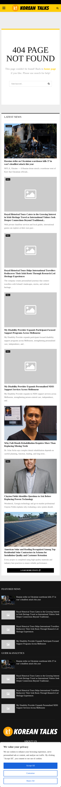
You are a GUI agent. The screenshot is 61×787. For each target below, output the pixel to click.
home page (50, 68)
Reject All (30, 781)
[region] (30, 764)
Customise (30, 773)
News (8, 179)
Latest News (12, 117)
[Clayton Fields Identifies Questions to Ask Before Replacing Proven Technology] (30, 476)
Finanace (8, 126)
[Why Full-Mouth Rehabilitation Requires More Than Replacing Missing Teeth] (30, 423)
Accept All (30, 766)
